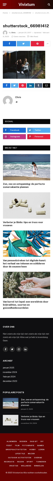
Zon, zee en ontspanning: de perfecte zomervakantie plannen (34, 402)
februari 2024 (9, 377)
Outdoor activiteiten (19, 458)
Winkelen (39, 466)
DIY (42, 441)
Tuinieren (41, 462)
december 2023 (10, 381)
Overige (38, 458)
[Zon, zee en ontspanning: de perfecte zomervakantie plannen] (26, 167)
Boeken (23, 441)
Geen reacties (19, 36)
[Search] (48, 4)
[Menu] (5, 4)
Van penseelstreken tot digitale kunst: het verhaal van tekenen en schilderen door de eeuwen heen (24, 263)
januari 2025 (8, 368)
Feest (9, 445)
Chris (13, 33)
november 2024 (10, 372)
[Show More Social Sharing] (47, 43)
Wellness (26, 466)
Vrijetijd (13, 466)
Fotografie (28, 445)
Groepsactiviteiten (16, 450)
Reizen (20, 462)
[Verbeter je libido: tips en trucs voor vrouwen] (26, 205)
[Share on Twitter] (23, 43)
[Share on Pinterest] (37, 43)
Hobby (32, 450)
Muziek (31, 454)
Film (17, 445)
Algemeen (12, 441)
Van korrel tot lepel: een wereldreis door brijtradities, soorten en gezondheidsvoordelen (25, 304)
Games (40, 445)
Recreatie (9, 462)
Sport (30, 462)
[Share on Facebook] (9, 43)
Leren (42, 450)
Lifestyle (20, 454)
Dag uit (34, 441)
